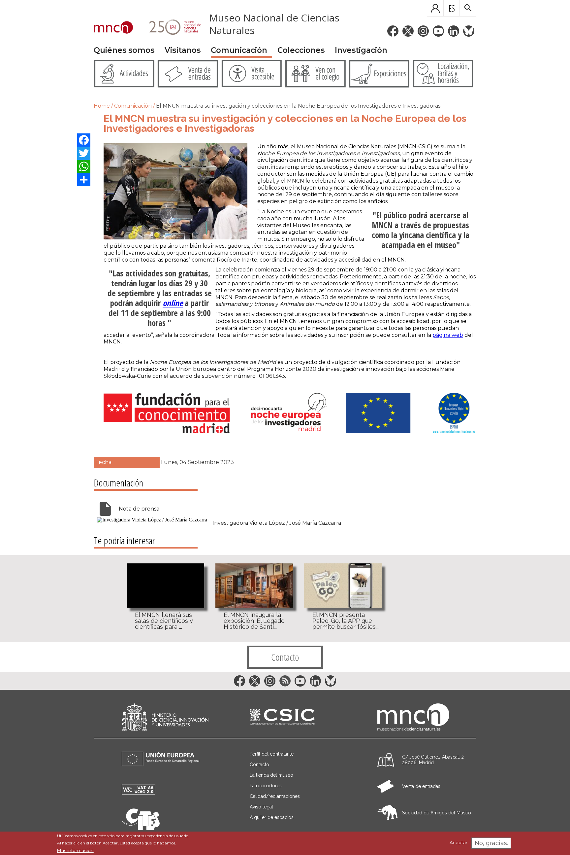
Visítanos (183, 50)
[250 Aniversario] (171, 28)
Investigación (361, 50)
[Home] (113, 28)
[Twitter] (83, 153)
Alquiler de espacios (272, 817)
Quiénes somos (124, 50)
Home (102, 106)
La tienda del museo (271, 775)
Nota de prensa (139, 509)
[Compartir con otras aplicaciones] (83, 179)
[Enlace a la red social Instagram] (423, 31)
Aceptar (458, 842)
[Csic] (282, 717)
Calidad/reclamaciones (275, 796)
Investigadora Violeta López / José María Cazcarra (276, 523)
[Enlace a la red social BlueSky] (468, 31)
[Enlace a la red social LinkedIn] (453, 31)
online (173, 302)
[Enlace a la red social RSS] (285, 681)
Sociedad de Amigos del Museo (436, 812)
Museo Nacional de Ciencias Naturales (274, 24)
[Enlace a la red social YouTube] (438, 31)
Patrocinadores (266, 785)
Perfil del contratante (272, 754)
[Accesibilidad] (138, 793)
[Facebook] (83, 140)
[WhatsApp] (83, 166)
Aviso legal (261, 806)
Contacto (285, 657)
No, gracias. (491, 843)
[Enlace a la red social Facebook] (392, 31)
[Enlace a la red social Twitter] (408, 31)
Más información (75, 850)
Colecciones (301, 50)
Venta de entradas (421, 786)
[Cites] (141, 828)
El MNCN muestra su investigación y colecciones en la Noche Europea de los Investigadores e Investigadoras (298, 106)
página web (447, 335)
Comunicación (239, 50)
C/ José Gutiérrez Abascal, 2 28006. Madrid (433, 759)
